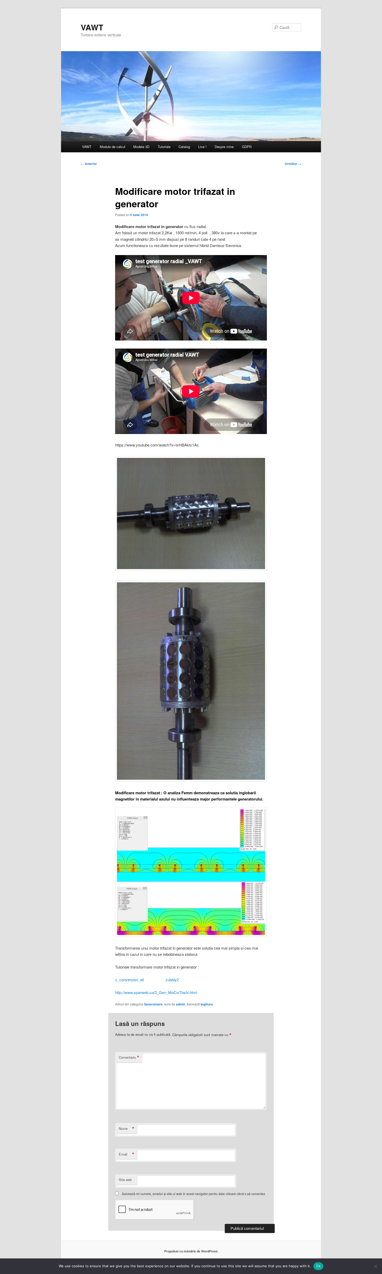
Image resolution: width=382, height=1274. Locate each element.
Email (126, 1154)
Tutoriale (164, 146)
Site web (125, 1179)
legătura (207, 1004)
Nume (126, 1128)
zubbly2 (172, 979)
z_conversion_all (130, 979)
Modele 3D (141, 146)
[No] (375, 1266)
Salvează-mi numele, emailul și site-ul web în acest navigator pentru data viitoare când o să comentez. (194, 1193)
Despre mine (224, 146)
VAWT (92, 27)
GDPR (247, 146)
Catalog (184, 146)
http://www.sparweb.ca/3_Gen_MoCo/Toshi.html (156, 992)
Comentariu (129, 1057)
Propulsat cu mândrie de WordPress (191, 1251)
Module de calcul (112, 146)
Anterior (89, 163)
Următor (293, 163)
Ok (318, 1266)
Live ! (202, 146)
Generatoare (153, 1004)
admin (180, 1004)
